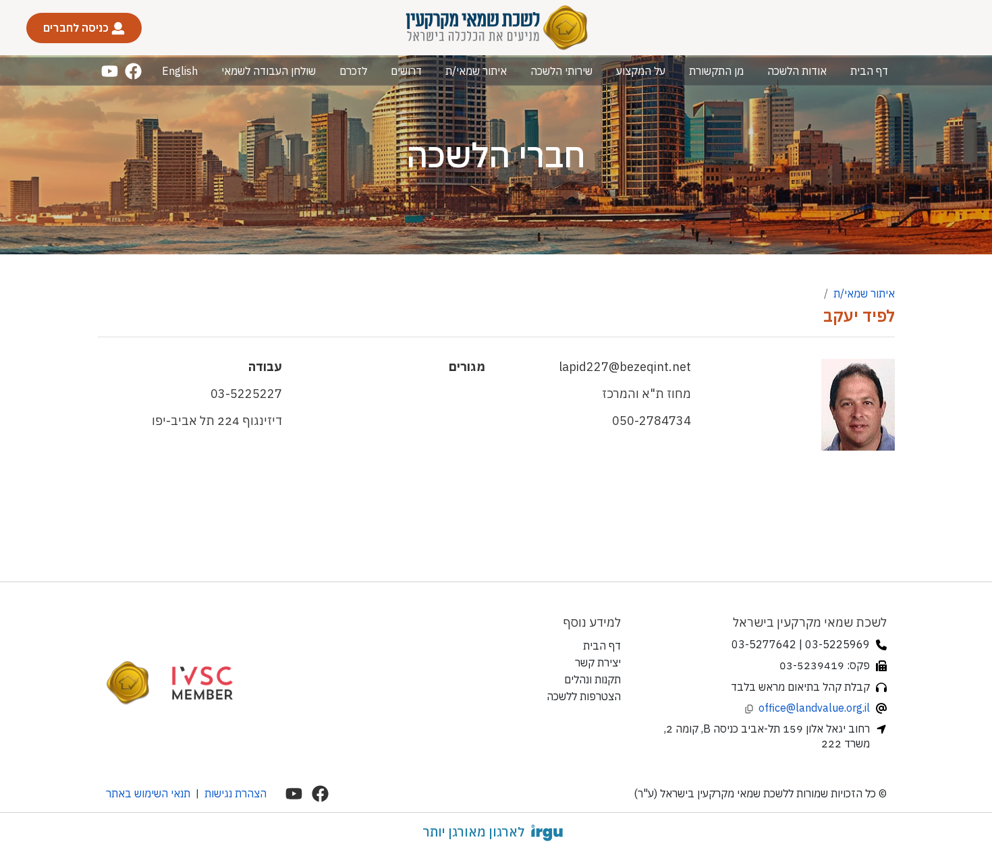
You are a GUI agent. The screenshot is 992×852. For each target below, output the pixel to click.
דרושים (406, 71)
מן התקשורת (716, 71)
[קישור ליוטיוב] (109, 71)
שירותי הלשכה (561, 71)
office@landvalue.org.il (814, 707)
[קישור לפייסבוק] (133, 71)
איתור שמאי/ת (476, 71)
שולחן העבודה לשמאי (268, 71)
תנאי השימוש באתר (148, 793)
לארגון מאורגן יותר (473, 832)
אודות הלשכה (797, 71)
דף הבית (869, 71)
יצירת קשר (598, 662)
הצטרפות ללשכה (584, 696)
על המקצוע (640, 71)
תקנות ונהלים (592, 679)
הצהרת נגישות (235, 793)
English (180, 71)
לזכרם (353, 71)
